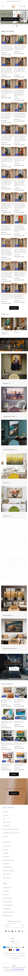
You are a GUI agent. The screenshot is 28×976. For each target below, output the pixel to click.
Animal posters (7, 887)
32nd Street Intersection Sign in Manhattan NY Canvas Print (19, 701)
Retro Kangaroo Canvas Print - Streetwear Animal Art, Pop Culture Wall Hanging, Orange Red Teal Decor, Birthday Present (7, 206)
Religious (5, 383)
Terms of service (14, 955)
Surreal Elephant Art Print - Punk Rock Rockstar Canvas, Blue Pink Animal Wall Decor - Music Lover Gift (7, 92)
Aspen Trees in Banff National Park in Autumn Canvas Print (6, 701)
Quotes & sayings (7, 898)
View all (14, 308)
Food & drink (6, 856)
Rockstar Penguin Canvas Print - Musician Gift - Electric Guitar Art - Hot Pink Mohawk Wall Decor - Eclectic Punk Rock (7, 116)
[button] (3, 6)
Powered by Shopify (13, 953)
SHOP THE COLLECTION (10, 19)
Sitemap (5, 836)
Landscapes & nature (8, 860)
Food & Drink (6, 516)
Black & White (6, 584)
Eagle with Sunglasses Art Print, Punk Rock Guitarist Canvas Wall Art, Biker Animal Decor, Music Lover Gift (20, 71)
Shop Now (14, 668)
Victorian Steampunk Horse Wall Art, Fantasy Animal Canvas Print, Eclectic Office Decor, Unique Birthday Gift (20, 250)
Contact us (6, 815)
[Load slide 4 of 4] (17, 26)
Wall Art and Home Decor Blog (10, 829)
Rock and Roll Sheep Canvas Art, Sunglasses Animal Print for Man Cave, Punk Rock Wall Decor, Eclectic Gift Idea (7, 160)
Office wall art (6, 874)
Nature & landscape (8, 905)
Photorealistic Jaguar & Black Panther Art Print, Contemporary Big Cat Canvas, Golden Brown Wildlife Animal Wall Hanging (19, 93)
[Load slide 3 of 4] (15, 26)
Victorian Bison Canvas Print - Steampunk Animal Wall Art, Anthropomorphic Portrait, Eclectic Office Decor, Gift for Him (7, 138)
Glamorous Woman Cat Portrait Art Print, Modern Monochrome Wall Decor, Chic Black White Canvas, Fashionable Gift (20, 206)
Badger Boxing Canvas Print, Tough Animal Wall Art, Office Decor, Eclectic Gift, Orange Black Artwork (20, 274)
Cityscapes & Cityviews (9, 416)
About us (5, 811)
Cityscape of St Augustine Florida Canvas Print (19, 765)
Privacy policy (7, 955)
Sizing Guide (6, 825)
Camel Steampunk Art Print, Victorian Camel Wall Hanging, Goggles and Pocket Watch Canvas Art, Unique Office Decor (7, 228)
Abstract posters (7, 901)
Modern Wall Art (7, 615)
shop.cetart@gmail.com (18, 969)
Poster (16, 332)
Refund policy (21, 953)
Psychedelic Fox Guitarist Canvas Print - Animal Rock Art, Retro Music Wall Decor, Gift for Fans (20, 47)
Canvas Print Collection (4, 333)
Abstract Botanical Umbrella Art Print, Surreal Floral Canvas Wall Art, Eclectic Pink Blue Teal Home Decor (20, 115)
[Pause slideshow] (26, 26)
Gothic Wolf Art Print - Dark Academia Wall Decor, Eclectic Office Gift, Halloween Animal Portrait (20, 296)
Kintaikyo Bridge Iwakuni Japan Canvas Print (6, 765)
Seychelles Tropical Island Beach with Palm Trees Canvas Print (7, 722)
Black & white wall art (8, 870)
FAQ (4, 818)
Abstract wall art (7, 846)
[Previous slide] (8, 26)
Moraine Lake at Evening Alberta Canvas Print (19, 722)
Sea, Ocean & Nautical (9, 449)
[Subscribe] (21, 925)
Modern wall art (7, 877)
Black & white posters (8, 912)
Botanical (5, 483)
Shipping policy (7, 822)
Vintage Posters (7, 908)
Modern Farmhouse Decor (9, 648)
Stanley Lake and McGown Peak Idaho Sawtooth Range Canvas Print (7, 744)
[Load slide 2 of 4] (13, 26)
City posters (6, 891)
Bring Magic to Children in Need (11, 832)
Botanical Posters (7, 915)
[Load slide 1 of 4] (11, 26)
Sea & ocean (6, 863)
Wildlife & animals (7, 867)
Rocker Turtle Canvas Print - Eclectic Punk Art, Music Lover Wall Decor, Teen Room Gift (20, 159)
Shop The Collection (9, 346)
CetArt (8, 953)
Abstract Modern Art (8, 550)
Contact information (14, 957)
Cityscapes (5, 853)
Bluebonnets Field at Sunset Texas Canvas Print (20, 743)
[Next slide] (19, 26)
